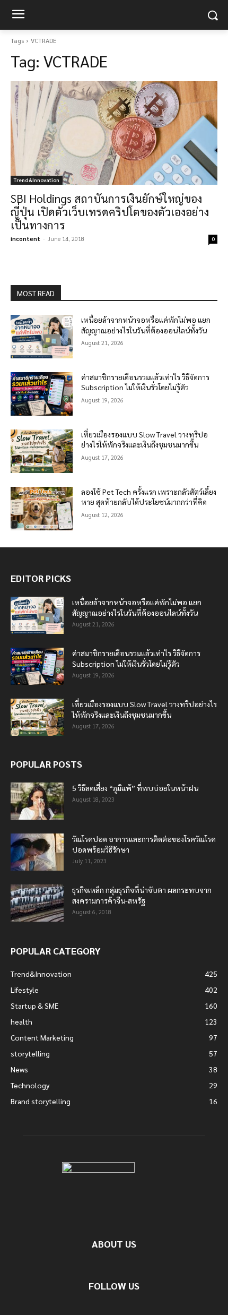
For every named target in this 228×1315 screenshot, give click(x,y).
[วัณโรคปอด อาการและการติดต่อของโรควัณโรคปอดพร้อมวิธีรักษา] (37, 852)
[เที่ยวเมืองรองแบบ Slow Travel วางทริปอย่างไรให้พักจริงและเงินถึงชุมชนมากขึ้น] (42, 451)
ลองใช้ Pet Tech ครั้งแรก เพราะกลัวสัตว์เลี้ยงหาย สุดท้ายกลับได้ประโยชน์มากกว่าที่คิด (148, 497)
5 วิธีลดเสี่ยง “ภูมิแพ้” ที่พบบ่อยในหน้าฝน (135, 788)
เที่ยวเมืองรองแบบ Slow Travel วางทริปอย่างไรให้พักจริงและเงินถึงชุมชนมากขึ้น (144, 439)
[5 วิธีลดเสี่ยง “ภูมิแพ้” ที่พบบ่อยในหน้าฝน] (37, 801)
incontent (25, 239)
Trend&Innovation (36, 179)
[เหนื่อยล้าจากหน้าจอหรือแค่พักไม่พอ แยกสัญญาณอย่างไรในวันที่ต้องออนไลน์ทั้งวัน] (42, 336)
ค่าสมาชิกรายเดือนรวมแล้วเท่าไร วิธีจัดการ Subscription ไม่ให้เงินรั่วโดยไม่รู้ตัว (145, 382)
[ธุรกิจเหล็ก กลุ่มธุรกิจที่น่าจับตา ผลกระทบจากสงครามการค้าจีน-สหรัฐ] (37, 903)
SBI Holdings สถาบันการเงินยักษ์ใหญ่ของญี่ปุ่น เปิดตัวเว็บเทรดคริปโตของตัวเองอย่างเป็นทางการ (110, 211)
